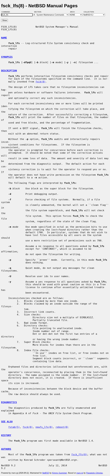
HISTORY (6, 435)
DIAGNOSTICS (9, 402)
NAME (4, 37)
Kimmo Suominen (59, 473)
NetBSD (45, 473)
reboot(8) (62, 427)
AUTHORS (6, 449)
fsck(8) (41, 81)
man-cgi (79, 473)
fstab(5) (14, 427)
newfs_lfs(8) (44, 427)
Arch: (73, 12)
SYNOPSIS (7, 57)
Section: (38, 12)
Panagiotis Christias (94, 473)
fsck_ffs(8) (79, 454)
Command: (6, 12)
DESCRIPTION (9, 70)
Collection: (89, 12)
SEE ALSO (7, 421)
